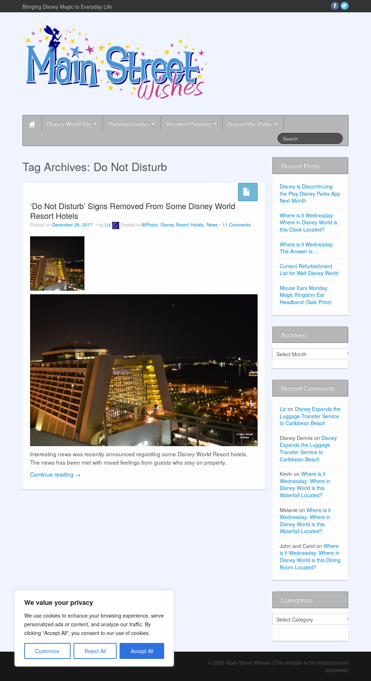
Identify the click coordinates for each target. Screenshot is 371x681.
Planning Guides (129, 123)
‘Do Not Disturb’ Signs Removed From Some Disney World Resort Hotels (132, 210)
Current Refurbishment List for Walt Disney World (309, 269)
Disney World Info (70, 123)
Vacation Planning (189, 123)
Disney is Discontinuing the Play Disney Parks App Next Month (310, 193)
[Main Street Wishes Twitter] (345, 6)
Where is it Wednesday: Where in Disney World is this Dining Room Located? (310, 556)
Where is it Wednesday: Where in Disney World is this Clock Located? (308, 222)
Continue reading (55, 474)
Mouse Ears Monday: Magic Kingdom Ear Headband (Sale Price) (306, 295)
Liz (108, 224)
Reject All (95, 651)
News (212, 224)
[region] (94, 628)
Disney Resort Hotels (182, 224)
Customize (47, 651)
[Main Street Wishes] (116, 62)
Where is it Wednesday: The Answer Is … (307, 248)
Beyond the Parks (251, 123)
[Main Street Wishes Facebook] (335, 6)
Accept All (142, 651)
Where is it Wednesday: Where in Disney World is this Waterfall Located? (305, 484)
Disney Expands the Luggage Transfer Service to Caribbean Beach (310, 416)
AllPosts (149, 224)
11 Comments (236, 224)
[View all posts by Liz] (115, 224)
